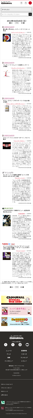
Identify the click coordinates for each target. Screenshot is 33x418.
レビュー (24, 361)
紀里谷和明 (22, 213)
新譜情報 (24, 351)
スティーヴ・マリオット (18, 32)
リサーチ (24, 354)
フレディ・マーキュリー (18, 68)
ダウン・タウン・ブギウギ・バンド (15, 103)
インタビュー (9, 361)
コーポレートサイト (16, 375)
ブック (9, 354)
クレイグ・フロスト (19, 141)
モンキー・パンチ (20, 178)
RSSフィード (4, 391)
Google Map (16, 372)
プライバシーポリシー (6, 388)
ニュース (9, 351)
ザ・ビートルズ (20, 251)
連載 (8, 357)
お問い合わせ (4, 395)
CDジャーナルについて (7, 384)
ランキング (24, 357)
